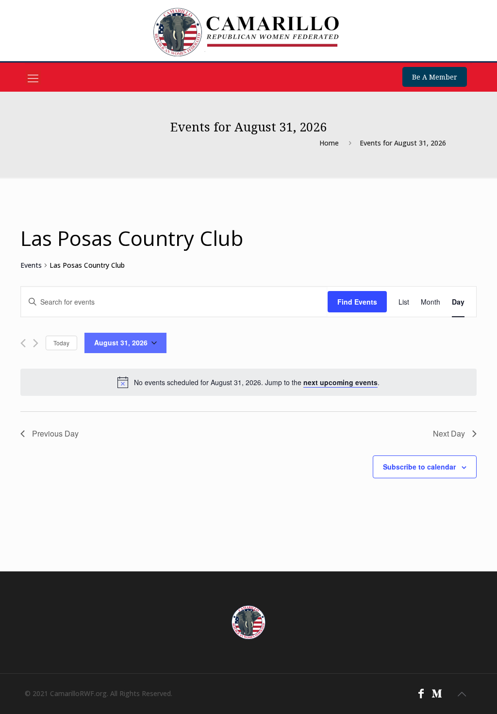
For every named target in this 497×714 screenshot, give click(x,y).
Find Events (357, 302)
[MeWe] (436, 693)
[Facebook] (421, 693)
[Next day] (35, 343)
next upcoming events (340, 382)
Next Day (449, 433)
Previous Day (55, 433)
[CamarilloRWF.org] (248, 32)
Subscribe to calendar (419, 466)
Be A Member (434, 76)
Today (61, 343)
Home (329, 142)
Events (31, 265)
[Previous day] (23, 343)
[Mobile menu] (33, 77)
